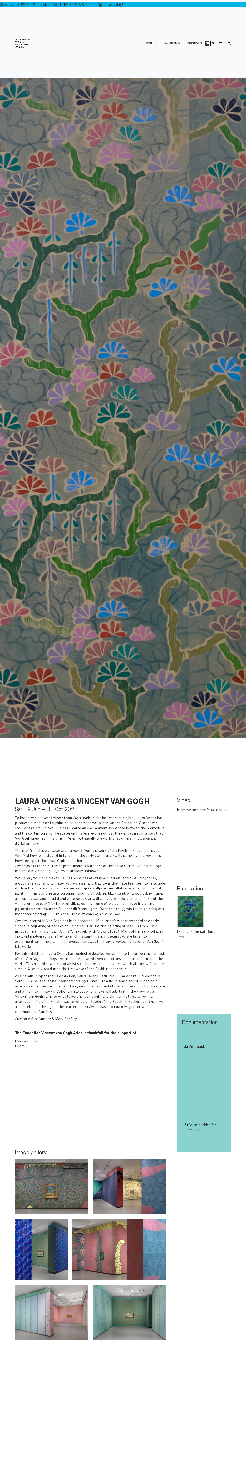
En (207, 43)
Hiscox (20, 1046)
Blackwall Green (28, 1041)
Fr (212, 43)
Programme (172, 43)
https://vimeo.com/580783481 (202, 809)
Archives (194, 43)
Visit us (152, 43)
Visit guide (197, 1046)
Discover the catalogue (197, 931)
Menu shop (221, 43)
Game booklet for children (202, 1127)
